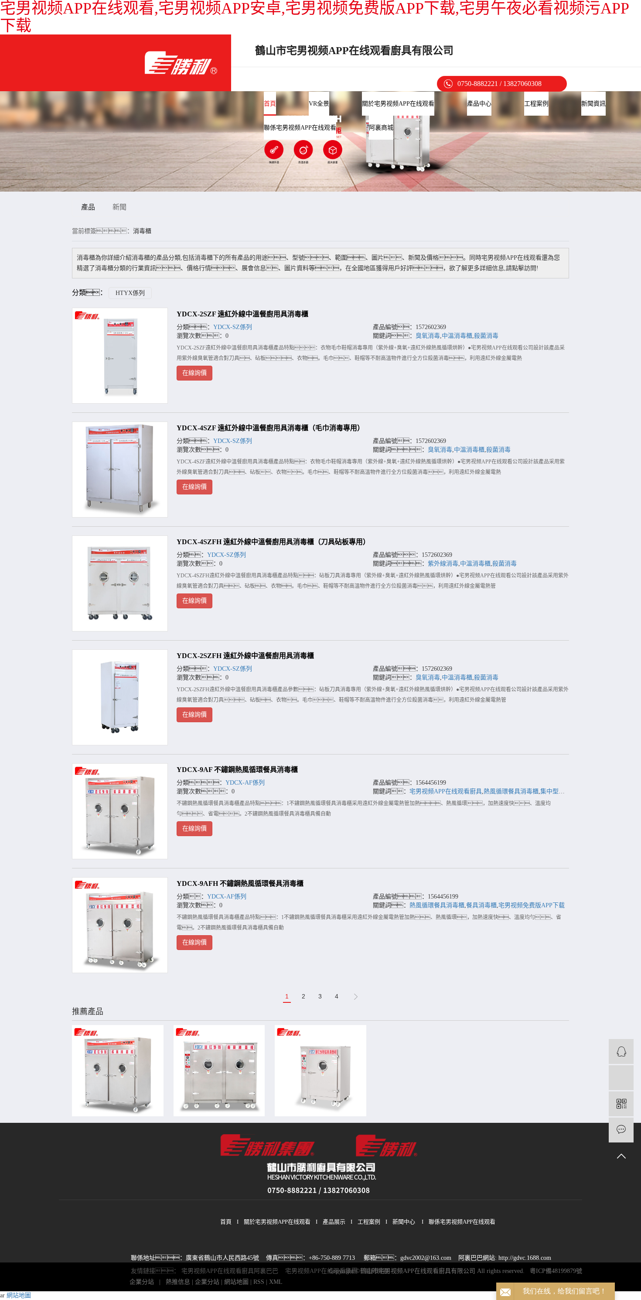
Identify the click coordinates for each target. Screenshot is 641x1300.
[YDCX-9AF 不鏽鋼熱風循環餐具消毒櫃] (120, 811)
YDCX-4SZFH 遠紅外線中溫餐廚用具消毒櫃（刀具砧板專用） (273, 541)
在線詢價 (194, 373)
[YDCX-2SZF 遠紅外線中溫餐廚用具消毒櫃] (120, 356)
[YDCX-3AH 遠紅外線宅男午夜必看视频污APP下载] (320, 1070)
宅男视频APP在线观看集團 (321, 1271)
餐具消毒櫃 (481, 905)
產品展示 (334, 1221)
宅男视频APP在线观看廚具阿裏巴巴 (229, 1271)
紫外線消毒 (443, 563)
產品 (88, 207)
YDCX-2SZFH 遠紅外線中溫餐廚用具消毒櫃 (245, 655)
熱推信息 (178, 1282)
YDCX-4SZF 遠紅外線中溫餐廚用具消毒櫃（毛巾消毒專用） (270, 428)
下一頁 (356, 996)
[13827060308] (621, 1077)
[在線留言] (621, 1130)
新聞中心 (403, 1221)
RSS (258, 1282)
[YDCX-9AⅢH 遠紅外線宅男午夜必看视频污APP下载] (219, 1070)
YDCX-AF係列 (245, 782)
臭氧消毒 (428, 336)
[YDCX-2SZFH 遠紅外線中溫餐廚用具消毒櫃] (120, 697)
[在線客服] (621, 1051)
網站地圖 (236, 1282)
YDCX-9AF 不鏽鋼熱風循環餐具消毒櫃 (237, 769)
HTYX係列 (130, 293)
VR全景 (319, 103)
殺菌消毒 (486, 336)
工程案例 (536, 103)
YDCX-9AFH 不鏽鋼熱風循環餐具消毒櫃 (240, 883)
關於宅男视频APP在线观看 (398, 103)
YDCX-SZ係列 (232, 327)
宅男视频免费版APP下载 (531, 905)
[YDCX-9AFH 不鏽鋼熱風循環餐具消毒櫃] (120, 925)
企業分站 (142, 1282)
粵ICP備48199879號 (556, 1271)
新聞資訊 (593, 103)
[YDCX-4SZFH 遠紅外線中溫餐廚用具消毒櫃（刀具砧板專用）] (120, 583)
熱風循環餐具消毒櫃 (511, 791)
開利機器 (377, 1271)
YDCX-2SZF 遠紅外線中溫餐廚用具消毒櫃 (242, 314)
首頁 (270, 103)
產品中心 (479, 103)
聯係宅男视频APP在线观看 (300, 127)
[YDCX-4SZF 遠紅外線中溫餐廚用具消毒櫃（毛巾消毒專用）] (120, 470)
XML (276, 1282)
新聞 (119, 207)
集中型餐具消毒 (561, 791)
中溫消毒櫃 (457, 336)
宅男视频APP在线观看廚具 (445, 791)
